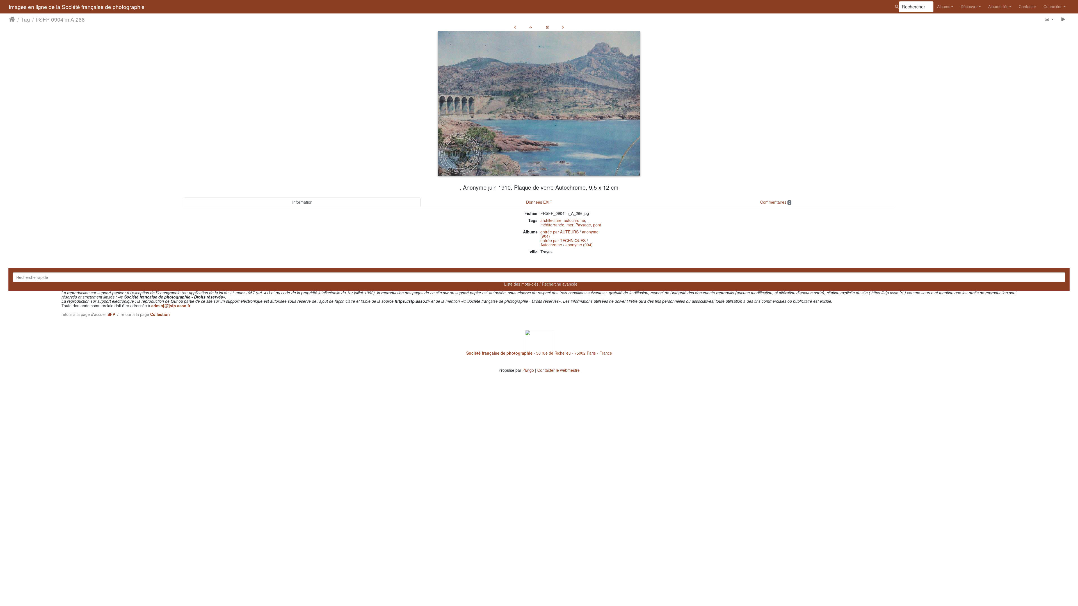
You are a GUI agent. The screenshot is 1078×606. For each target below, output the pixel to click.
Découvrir (969, 6)
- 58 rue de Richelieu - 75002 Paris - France (539, 353)
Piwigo (528, 370)
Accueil (12, 19)
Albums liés (998, 6)
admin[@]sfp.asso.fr (170, 305)
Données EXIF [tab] (539, 202)
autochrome (574, 220)
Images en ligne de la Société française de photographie (77, 6)
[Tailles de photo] (1049, 19)
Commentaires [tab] (775, 202)
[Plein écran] (547, 27)
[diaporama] (1063, 19)
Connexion (1053, 6)
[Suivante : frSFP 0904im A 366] (563, 27)
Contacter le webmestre (558, 370)
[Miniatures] (531, 27)
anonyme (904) (579, 244)
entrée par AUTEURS (559, 232)
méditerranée (552, 225)
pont (597, 225)
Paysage (583, 225)
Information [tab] (302, 202)
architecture (550, 220)
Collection (160, 314)
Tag (25, 19)
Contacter (1027, 6)
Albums (943, 6)
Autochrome (551, 244)
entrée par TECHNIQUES (563, 240)
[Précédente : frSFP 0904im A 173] (515, 27)
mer (570, 225)
